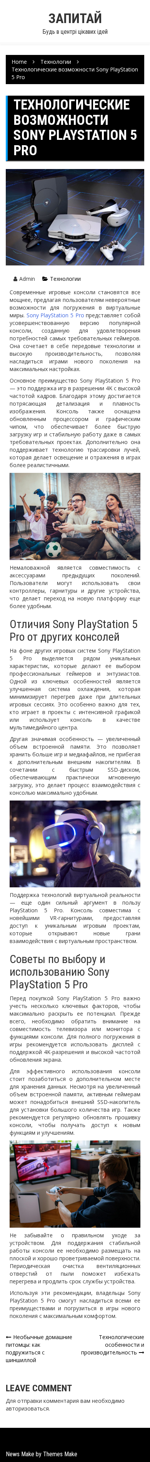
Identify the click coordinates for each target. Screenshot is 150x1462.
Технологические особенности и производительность (112, 1344)
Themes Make (60, 1454)
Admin (27, 278)
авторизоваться (27, 1408)
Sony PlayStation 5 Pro (55, 315)
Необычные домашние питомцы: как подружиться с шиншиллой (39, 1348)
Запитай (75, 19)
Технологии (65, 278)
